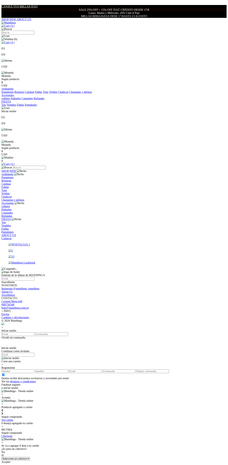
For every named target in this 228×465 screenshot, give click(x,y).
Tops (45, 91)
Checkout (6, 436)
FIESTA (6, 219)
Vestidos (11, 104)
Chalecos (63, 91)
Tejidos (53, 91)
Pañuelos (16, 98)
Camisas (29, 91)
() (11, 25)
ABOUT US (24, 19)
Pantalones (7, 91)
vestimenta (7, 174)
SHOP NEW (9, 19)
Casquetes (27, 98)
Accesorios (7, 203)
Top (3, 104)
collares (5, 98)
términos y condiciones (23, 381)
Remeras (19, 91)
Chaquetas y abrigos (80, 91)
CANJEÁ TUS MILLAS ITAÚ (19, 6)
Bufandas (39, 98)
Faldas (38, 91)
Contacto (6, 238)
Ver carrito (7, 419)
